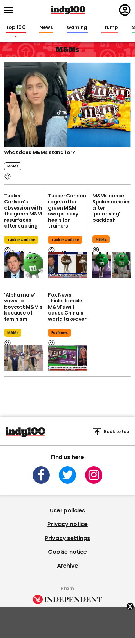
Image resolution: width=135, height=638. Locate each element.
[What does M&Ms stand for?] (67, 104)
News (46, 28)
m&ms (12, 166)
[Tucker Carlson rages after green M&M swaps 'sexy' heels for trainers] (67, 265)
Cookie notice (67, 552)
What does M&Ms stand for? (39, 152)
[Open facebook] (41, 475)
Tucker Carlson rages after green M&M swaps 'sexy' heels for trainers (67, 211)
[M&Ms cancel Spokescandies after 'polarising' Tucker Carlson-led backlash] (111, 265)
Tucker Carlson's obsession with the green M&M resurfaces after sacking (23, 211)
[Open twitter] (67, 475)
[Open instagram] (93, 475)
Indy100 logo (68, 10)
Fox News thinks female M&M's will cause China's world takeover (67, 306)
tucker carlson (21, 239)
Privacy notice (67, 524)
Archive (67, 566)
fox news (59, 332)
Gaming (77, 28)
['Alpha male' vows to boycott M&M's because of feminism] (23, 358)
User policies (67, 510)
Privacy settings (67, 538)
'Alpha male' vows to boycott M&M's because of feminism (23, 306)
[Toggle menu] (10, 10)
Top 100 (16, 28)
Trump (109, 28)
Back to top (116, 431)
